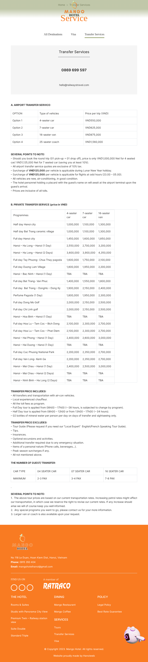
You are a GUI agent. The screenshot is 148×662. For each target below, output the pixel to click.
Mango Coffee (62, 611)
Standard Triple (19, 635)
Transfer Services (94, 34)
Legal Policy (104, 604)
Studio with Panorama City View (29, 611)
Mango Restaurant (65, 604)
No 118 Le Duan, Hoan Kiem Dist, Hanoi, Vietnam (39, 557)
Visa (73, 34)
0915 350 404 (28, 562)
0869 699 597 (74, 70)
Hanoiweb (89, 655)
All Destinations (53, 34)
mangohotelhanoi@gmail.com (36, 566)
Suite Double (18, 628)
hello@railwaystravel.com (74, 84)
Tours (57, 627)
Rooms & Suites (20, 604)
